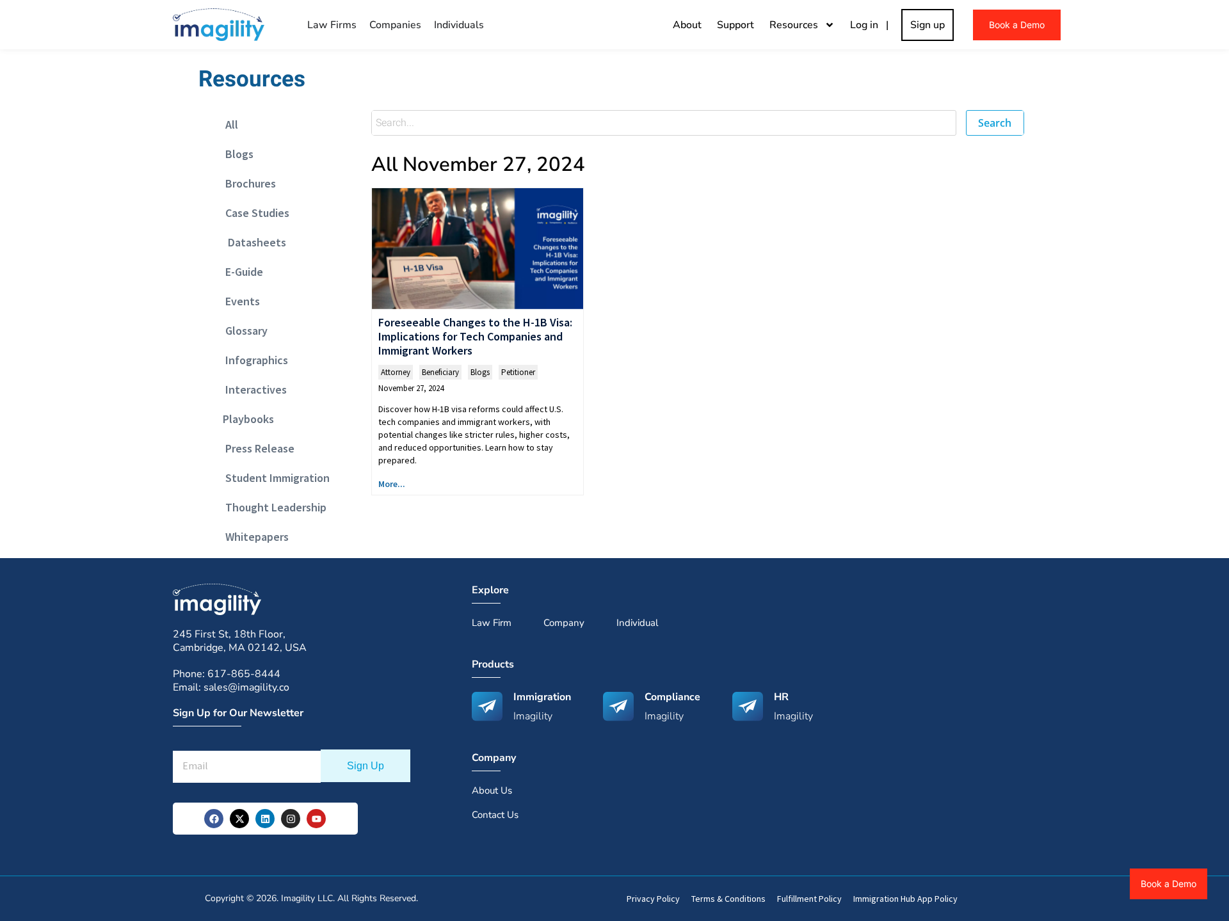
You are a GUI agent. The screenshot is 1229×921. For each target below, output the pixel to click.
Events (239, 301)
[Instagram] (290, 818)
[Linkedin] (265, 818)
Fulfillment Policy (809, 898)
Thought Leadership (272, 507)
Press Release (256, 448)
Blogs (235, 154)
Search (994, 123)
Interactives (252, 389)
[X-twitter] (239, 818)
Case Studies (253, 212)
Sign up (927, 25)
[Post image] (477, 248)
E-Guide (240, 271)
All (228, 124)
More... (391, 483)
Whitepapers (253, 536)
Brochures (247, 183)
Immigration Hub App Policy (905, 898)
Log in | (872, 25)
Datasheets (252, 242)
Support (735, 25)
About (687, 25)
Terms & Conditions (728, 898)
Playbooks (246, 419)
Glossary (243, 330)
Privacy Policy (653, 898)
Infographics (253, 360)
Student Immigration (274, 477)
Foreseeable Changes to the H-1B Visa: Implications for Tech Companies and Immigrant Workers (475, 336)
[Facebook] (213, 818)
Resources (793, 25)
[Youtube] (316, 818)
